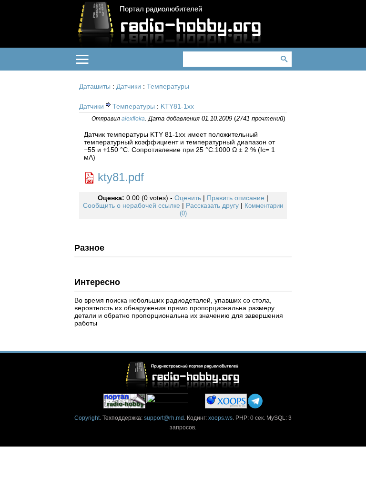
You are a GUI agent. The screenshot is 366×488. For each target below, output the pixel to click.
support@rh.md (164, 418)
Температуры (168, 86)
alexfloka (133, 118)
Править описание (235, 198)
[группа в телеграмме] (255, 401)
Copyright (87, 418)
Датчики (128, 86)
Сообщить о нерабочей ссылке (131, 205)
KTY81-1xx (177, 106)
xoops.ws (220, 418)
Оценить (187, 198)
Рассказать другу (212, 205)
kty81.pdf (121, 177)
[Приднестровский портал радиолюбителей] (124, 401)
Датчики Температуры (117, 106)
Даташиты (95, 86)
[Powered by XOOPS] (226, 401)
